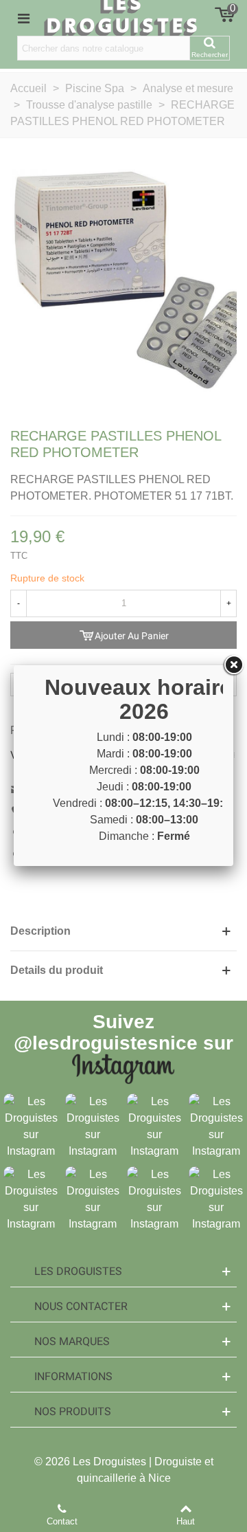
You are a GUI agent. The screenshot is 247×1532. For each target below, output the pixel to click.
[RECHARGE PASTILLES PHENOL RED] (123, 281)
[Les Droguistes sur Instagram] (30, 1125)
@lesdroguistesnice (106, 1043)
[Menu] (23, 18)
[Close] (233, 665)
